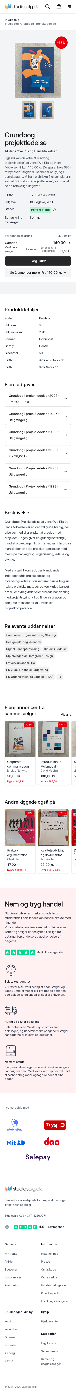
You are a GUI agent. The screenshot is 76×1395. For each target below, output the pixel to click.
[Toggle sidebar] (69, 6)
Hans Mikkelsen (45, 151)
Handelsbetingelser (53, 1285)
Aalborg (10, 1353)
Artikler (9, 1261)
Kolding (9, 1321)
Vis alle (66, 714)
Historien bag (49, 1253)
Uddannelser (13, 1277)
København (12, 1329)
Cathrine (11, 243)
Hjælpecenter (50, 1321)
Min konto (11, 1253)
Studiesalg (12, 19)
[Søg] (47, 6)
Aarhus (9, 1361)
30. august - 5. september (49, 249)
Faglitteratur (48, 1343)
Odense (10, 1337)
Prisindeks (11, 1285)
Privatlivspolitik (50, 1293)
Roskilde (10, 1345)
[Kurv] (59, 6)
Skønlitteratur (49, 1351)
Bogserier (11, 1269)
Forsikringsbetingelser (55, 1301)
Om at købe (48, 1269)
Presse (45, 1261)
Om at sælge (49, 1277)
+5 (59, 676)
